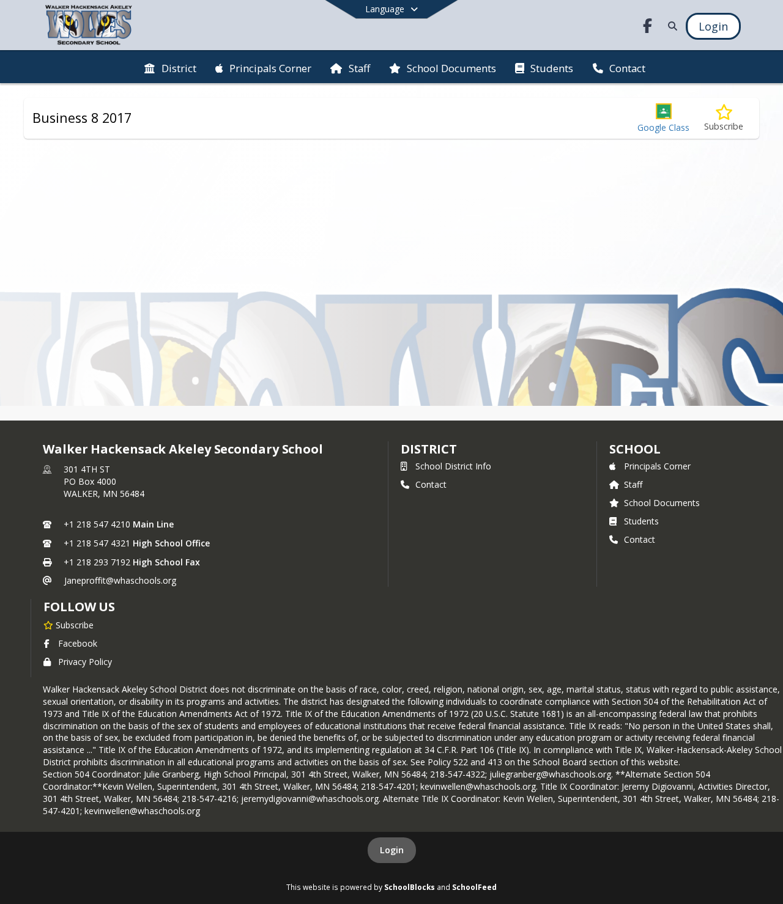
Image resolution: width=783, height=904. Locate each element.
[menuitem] (170, 67)
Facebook (77, 643)
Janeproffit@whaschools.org (120, 580)
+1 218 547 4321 (97, 543)
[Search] (670, 26)
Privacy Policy (85, 661)
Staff (633, 484)
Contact (431, 484)
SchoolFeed (474, 887)
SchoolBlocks (409, 887)
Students (641, 521)
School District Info (453, 466)
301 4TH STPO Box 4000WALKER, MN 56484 (104, 481)
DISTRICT (429, 449)
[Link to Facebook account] (648, 28)
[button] (663, 118)
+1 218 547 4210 (97, 524)
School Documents (662, 503)
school (634, 449)
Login (392, 850)
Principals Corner (657, 466)
